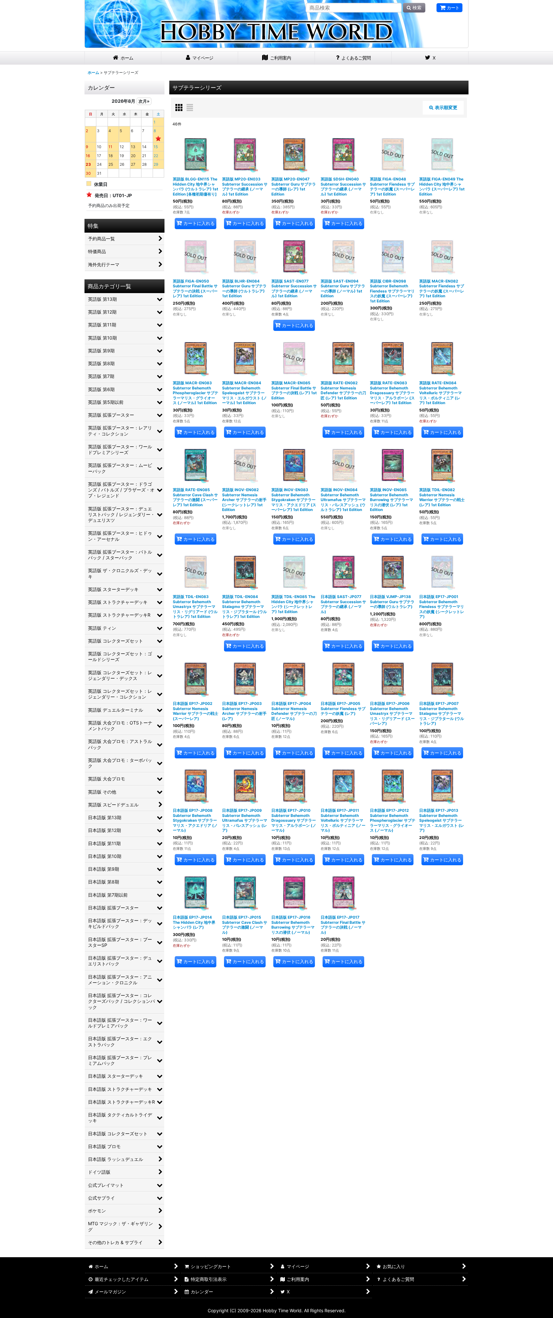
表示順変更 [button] (446, 107)
